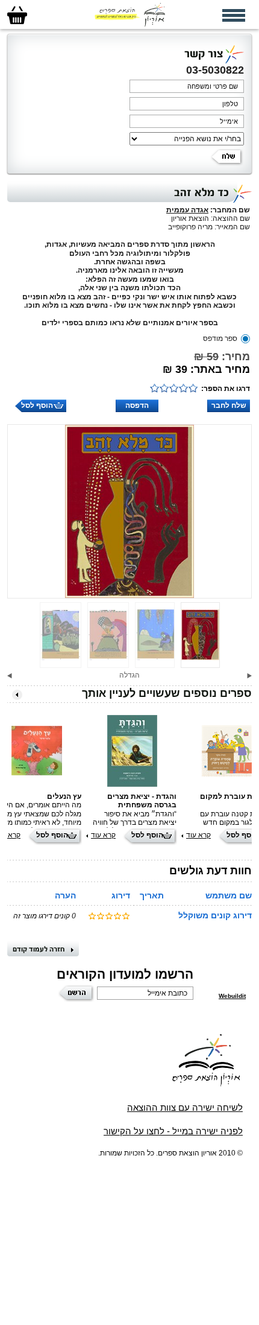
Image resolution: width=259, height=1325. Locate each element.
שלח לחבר (228, 405)
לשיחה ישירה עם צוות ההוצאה (185, 1107)
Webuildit (232, 996)
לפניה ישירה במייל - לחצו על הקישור (173, 1131)
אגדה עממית (187, 210)
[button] (249, 676)
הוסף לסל (37, 405)
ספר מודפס (220, 338)
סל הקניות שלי (17, 15)
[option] (129, 511)
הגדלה (129, 675)
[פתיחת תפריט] (233, 15)
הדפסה (137, 405)
